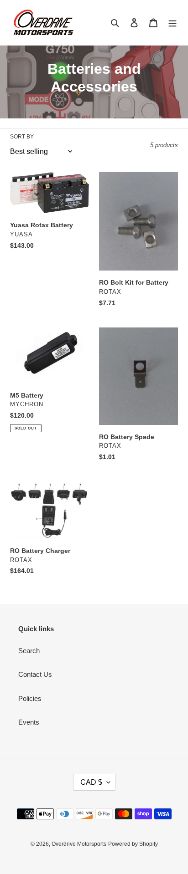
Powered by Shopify (133, 844)
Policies (30, 698)
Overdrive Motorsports (79, 844)
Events (28, 722)
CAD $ (91, 782)
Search (29, 650)
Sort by (22, 136)
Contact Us (35, 674)
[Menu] (172, 22)
